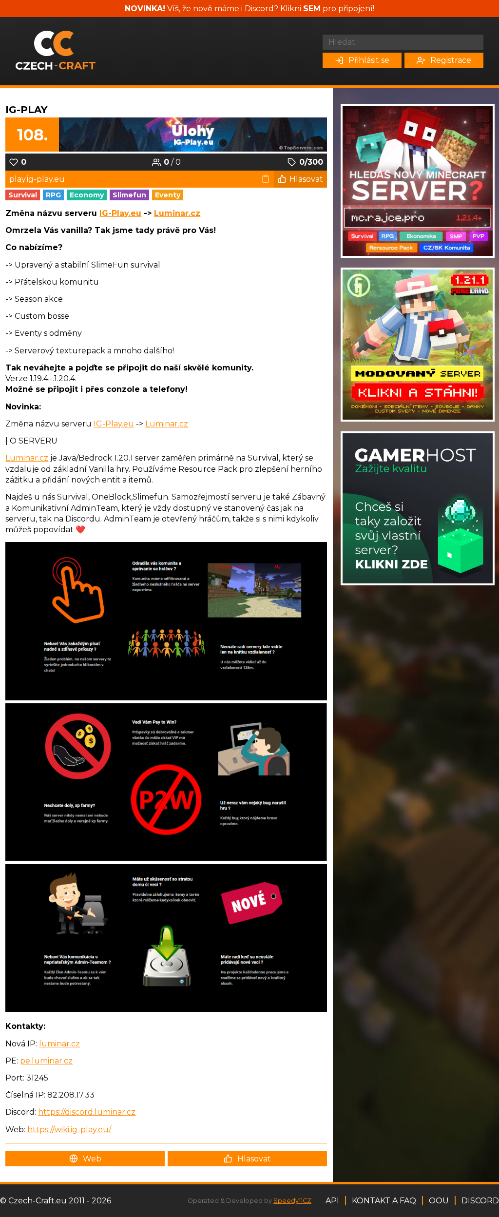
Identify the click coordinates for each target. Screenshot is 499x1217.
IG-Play (26, 110)
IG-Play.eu (120, 213)
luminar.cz (59, 1043)
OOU (439, 1200)
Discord (480, 1200)
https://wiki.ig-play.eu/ (69, 1129)
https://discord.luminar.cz (86, 1112)
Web (92, 1158)
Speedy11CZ (292, 1200)
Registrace (450, 60)
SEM (312, 8)
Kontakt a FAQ (384, 1200)
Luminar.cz (177, 213)
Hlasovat (306, 179)
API (332, 1200)
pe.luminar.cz (46, 1060)
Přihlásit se (368, 60)
